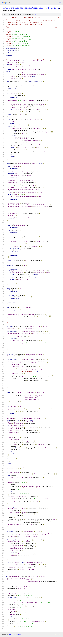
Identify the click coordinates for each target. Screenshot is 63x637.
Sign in (59, 2)
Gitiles (9, 634)
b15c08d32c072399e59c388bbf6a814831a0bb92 (27, 8)
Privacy (14, 634)
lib (48, 8)
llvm (3, 8)
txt (56, 634)
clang (8, 8)
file (35, 14)
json (60, 634)
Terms (19, 634)
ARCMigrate (55, 8)
